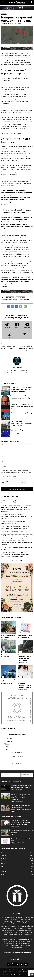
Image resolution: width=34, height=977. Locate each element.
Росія (20, 299)
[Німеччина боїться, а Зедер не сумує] (5, 418)
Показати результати (17, 756)
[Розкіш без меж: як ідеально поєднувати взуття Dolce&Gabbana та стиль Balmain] (5, 808)
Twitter (24, 337)
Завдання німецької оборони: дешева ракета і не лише (8, 681)
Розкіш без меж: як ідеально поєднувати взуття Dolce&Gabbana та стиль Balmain (16, 516)
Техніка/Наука (5, 869)
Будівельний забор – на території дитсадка (8, 637)
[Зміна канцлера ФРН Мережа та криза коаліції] (5, 401)
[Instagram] (13, 964)
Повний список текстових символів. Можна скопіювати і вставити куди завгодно (21, 822)
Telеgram (7, 327)
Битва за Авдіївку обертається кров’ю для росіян (26, 348)
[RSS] (17, 964)
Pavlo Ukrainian (8, 23)
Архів (5, 970)
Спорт (3, 874)
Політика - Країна (20, 297)
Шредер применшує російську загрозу (8, 347)
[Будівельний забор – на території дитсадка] (8, 627)
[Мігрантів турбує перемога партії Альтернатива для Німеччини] (5, 788)
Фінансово (8, 739)
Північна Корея (10, 297)
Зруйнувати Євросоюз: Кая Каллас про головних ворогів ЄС (21, 432)
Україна (3, 871)
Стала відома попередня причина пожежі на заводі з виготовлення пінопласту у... (25, 658)
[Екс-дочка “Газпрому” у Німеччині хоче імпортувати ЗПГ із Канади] (5, 410)
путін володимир (6, 299)
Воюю (7, 744)
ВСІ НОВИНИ (16, 560)
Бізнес (3, 863)
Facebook (17, 327)
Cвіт (2, 853)
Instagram (9, 337)
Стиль (2, 866)
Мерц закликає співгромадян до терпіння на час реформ (21, 423)
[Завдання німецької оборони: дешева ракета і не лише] (8, 671)
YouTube (27, 327)
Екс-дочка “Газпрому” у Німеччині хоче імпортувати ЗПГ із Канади (21, 406)
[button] (31, 2)
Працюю (8, 746)
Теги (10, 970)
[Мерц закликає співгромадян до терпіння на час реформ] (5, 427)
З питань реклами (8, 971)
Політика (9, 11)
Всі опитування (17, 763)
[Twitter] (21, 964)
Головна (3, 11)
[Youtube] (26, 964)
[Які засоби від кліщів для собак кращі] (25, 627)
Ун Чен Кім (26, 299)
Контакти (18, 971)
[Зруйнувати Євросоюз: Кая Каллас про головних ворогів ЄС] (5, 435)
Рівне (2, 861)
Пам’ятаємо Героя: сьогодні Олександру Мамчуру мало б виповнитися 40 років (16, 542)
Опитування (17, 970)
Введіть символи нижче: (8, 476)
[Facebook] (8, 964)
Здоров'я (4, 858)
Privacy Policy (27, 971)
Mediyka (13, 974)
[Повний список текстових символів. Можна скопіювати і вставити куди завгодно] (5, 823)
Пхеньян (15, 299)
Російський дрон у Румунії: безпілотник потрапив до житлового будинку (21, 389)
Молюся (7, 749)
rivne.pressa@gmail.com (23, 952)
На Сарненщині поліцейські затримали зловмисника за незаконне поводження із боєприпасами (15, 554)
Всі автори (25, 970)
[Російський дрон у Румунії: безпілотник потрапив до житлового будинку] (5, 393)
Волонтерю (8, 741)
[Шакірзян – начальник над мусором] (8, 646)
